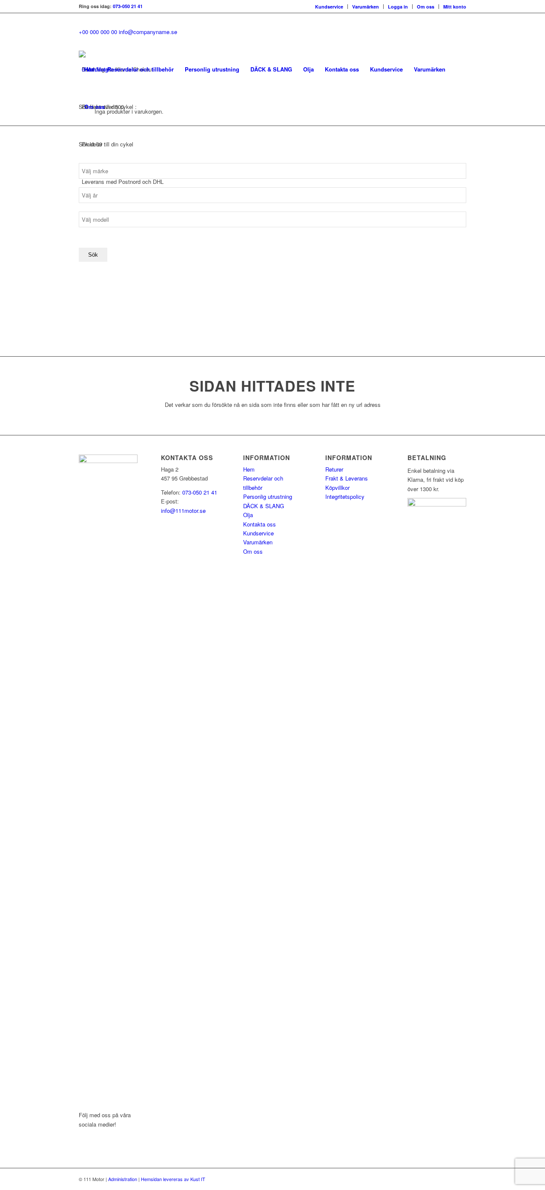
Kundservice (329, 6)
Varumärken (365, 6)
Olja (248, 515)
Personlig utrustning (267, 496)
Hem (249, 469)
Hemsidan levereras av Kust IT (173, 1179)
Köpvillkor (337, 487)
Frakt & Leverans (346, 478)
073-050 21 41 (128, 6)
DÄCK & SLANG (263, 506)
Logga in (398, 6)
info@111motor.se (183, 510)
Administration (122, 1179)
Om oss (425, 6)
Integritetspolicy (344, 496)
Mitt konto (454, 6)
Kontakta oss (259, 524)
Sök (93, 255)
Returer (334, 469)
